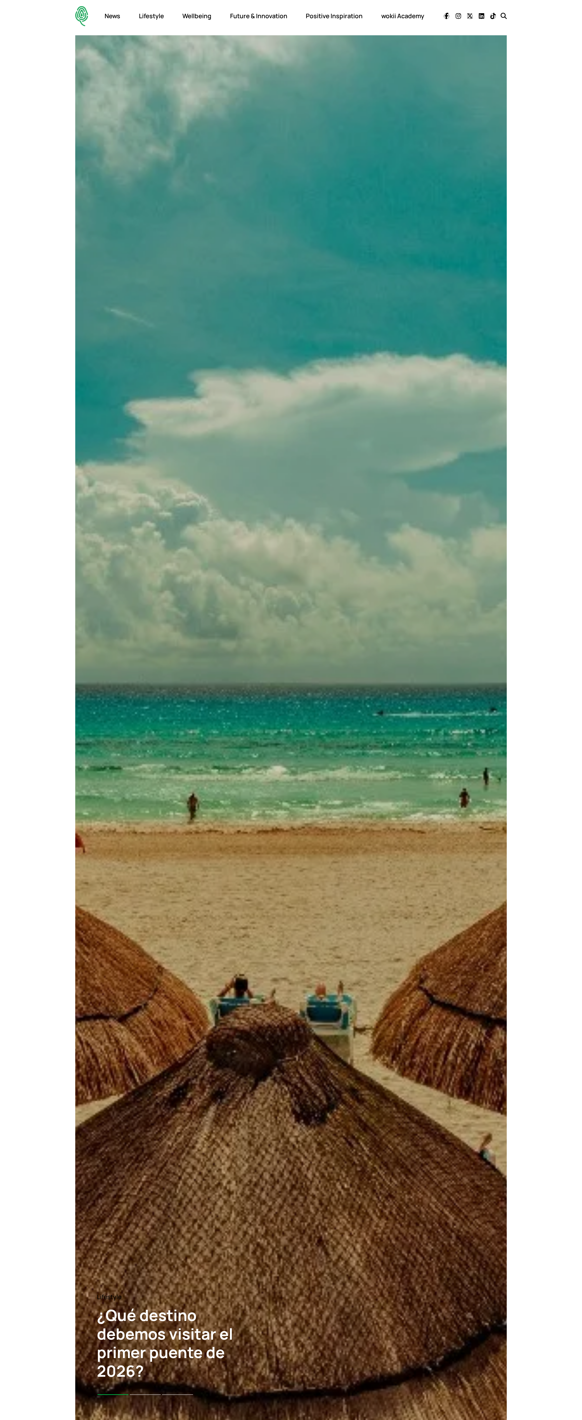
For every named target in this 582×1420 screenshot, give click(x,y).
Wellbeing (196, 16)
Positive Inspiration (334, 16)
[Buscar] (504, 16)
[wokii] (81, 16)
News (112, 16)
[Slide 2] (145, 1394)
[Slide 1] (113, 1394)
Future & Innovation (258, 16)
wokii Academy (402, 16)
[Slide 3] (177, 1394)
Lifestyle (151, 16)
